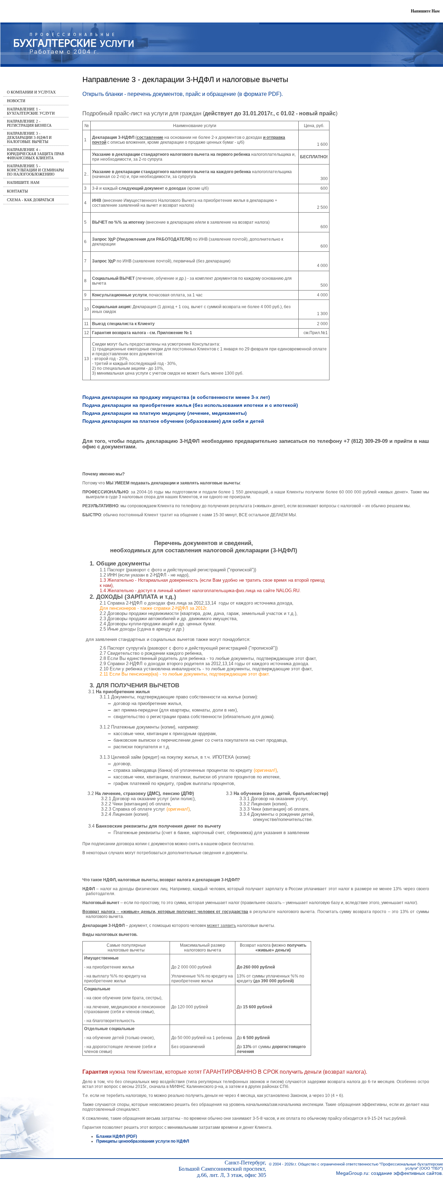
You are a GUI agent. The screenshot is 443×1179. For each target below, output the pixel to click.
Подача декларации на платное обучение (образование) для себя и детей (173, 421)
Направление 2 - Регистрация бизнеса (29, 123)
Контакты (17, 191)
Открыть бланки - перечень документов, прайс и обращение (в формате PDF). (182, 94)
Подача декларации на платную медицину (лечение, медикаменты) (164, 413)
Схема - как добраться (30, 200)
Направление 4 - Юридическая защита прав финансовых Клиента (35, 154)
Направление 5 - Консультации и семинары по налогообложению (35, 170)
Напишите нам (23, 182)
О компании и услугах (31, 92)
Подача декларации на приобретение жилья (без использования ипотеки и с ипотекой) (190, 405)
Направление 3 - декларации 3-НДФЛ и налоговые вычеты (29, 137)
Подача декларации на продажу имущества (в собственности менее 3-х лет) (176, 397)
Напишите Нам (425, 11)
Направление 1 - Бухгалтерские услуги (31, 111)
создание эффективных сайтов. (407, 1173)
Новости (16, 101)
